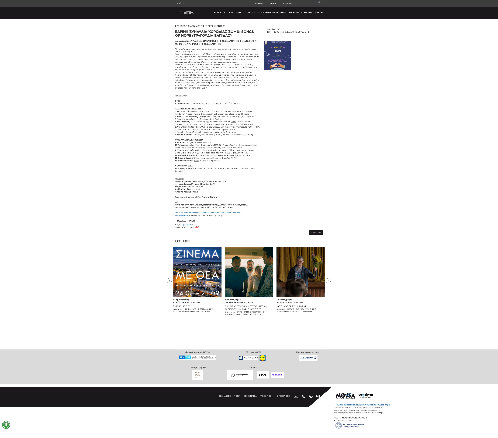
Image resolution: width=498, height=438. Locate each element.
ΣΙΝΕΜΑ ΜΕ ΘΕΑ (181, 306)
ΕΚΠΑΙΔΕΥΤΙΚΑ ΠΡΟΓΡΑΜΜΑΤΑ (272, 12)
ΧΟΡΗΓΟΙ (273, 3)
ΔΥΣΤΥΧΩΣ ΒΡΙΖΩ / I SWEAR (291, 306)
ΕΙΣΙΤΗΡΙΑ (319, 12)
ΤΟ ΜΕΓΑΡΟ (258, 3)
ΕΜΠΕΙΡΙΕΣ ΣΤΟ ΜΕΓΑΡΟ (300, 12)
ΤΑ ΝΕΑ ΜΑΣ (287, 3)
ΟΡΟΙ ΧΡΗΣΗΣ (283, 396)
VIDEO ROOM (266, 396)
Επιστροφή (316, 232)
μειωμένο (187, 225)
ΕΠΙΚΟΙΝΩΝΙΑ (250, 396)
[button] (6, 424)
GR (178, 3)
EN (183, 3)
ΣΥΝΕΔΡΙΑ (250, 12)
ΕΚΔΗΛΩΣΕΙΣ (220, 12)
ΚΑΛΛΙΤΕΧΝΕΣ (236, 12)
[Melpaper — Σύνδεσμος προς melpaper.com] (270, 357)
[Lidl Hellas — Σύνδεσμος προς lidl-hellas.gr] (259, 357)
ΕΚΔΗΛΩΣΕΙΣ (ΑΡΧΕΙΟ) (229, 396)
